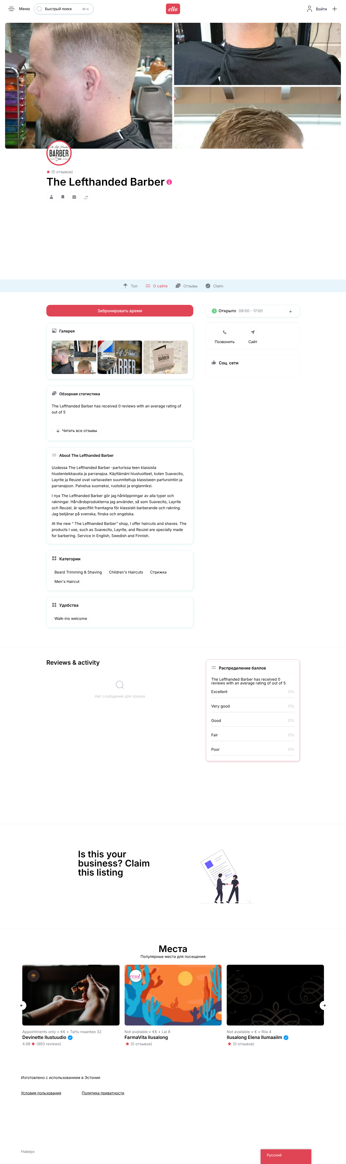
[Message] (74, 197)
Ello (173, 9)
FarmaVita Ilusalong (146, 1037)
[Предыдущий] (21, 1005)
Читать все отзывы (79, 430)
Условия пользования (41, 1093)
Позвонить (225, 341)
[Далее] (324, 1005)
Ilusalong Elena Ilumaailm (254, 1037)
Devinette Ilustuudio (44, 1037)
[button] (335, 9)
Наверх (28, 1151)
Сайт (252, 341)
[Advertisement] (173, 239)
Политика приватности (103, 1093)
